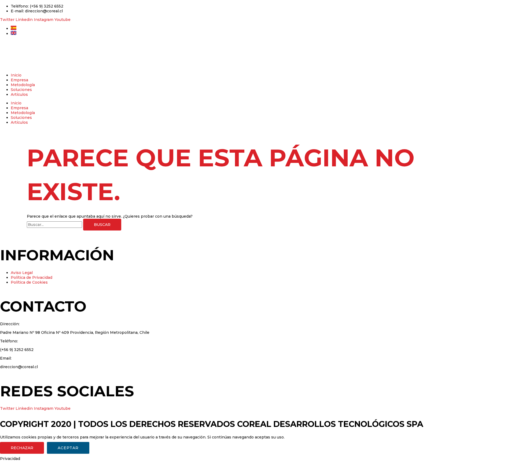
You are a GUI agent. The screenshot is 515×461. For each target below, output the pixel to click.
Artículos (19, 94)
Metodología (23, 84)
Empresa (19, 80)
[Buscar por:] (55, 224)
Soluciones (21, 89)
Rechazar (22, 447)
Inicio (16, 75)
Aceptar (68, 447)
